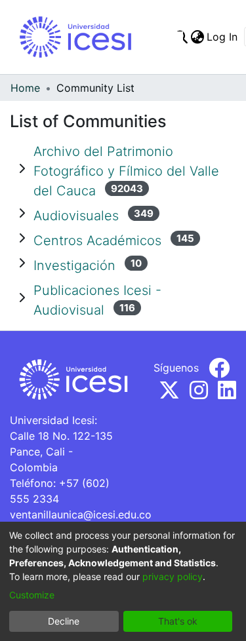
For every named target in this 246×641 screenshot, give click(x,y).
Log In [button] (223, 36)
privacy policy (172, 576)
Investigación (74, 265)
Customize (31, 594)
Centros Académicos (97, 240)
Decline (63, 621)
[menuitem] (197, 37)
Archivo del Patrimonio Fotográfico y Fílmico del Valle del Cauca (126, 171)
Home (25, 87)
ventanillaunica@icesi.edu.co (81, 514)
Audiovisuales (76, 215)
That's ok (177, 621)
